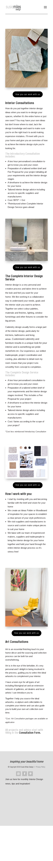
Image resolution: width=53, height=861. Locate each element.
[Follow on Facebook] (24, 773)
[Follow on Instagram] (18, 773)
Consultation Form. (30, 733)
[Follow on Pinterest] (30, 773)
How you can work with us (27, 94)
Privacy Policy (40, 767)
